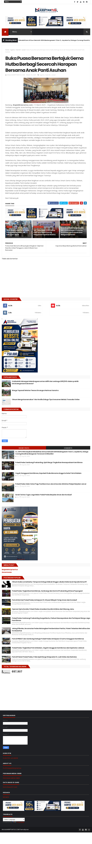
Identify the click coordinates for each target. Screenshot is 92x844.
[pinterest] (83, 2)
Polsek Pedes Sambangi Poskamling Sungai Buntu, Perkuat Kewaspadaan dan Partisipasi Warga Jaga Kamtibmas (51, 619)
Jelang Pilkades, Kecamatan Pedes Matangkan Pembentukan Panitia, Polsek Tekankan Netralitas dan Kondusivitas (51, 629)
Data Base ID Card (10, 787)
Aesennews (7, 572)
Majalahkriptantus (10, 569)
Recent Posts (24, 448)
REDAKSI (6, 797)
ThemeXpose (23, 829)
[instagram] (86, 2)
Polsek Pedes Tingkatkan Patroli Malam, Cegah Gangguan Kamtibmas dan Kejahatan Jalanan (48, 648)
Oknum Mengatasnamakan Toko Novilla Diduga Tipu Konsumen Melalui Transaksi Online (45, 399)
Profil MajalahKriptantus (12, 768)
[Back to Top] (89, 830)
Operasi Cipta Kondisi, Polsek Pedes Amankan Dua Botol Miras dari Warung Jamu (43, 609)
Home (7, 50)
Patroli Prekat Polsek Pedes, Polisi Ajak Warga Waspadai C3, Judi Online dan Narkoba (44, 657)
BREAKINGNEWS (38, 227)
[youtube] (80, 2)
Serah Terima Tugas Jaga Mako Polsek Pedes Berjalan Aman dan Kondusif (43, 495)
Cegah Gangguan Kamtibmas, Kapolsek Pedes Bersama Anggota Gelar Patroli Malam (48, 473)
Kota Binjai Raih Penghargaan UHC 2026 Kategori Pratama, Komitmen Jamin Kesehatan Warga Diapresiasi (72, 231)
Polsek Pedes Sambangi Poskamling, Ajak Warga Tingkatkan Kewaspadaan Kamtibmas (48, 462)
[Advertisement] (18, 690)
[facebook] (74, 2)
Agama (12, 50)
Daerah (18, 50)
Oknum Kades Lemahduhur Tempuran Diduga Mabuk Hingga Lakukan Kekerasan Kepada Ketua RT (49, 582)
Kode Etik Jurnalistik (10, 758)
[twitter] (77, 2)
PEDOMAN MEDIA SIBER (11, 778)
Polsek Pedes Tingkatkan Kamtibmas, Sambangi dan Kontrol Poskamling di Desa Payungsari (47, 591)
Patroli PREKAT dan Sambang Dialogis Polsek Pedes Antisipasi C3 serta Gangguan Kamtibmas (48, 639)
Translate (20, 822)
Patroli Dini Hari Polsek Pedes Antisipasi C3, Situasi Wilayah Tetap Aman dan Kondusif (44, 600)
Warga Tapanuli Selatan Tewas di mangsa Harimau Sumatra (35, 390)
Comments (68, 448)
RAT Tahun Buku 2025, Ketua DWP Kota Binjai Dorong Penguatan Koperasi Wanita (44, 232)
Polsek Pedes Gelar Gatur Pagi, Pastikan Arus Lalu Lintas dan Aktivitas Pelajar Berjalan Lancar (50, 484)
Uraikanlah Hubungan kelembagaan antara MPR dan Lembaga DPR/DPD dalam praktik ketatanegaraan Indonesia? (45, 382)
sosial (23, 50)
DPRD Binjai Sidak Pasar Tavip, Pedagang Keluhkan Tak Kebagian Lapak (17, 232)
